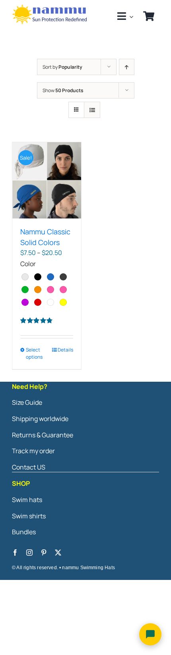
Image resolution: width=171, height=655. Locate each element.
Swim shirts (29, 516)
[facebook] (15, 552)
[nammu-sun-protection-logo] (50, 7)
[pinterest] (44, 552)
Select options (34, 353)
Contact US (28, 467)
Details (65, 349)
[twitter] (58, 552)
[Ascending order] (126, 67)
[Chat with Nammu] (150, 634)
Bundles (24, 531)
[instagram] (29, 552)
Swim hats (27, 499)
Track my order (33, 450)
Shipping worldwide (40, 418)
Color (28, 263)
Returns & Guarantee (42, 435)
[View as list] (92, 110)
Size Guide (27, 402)
